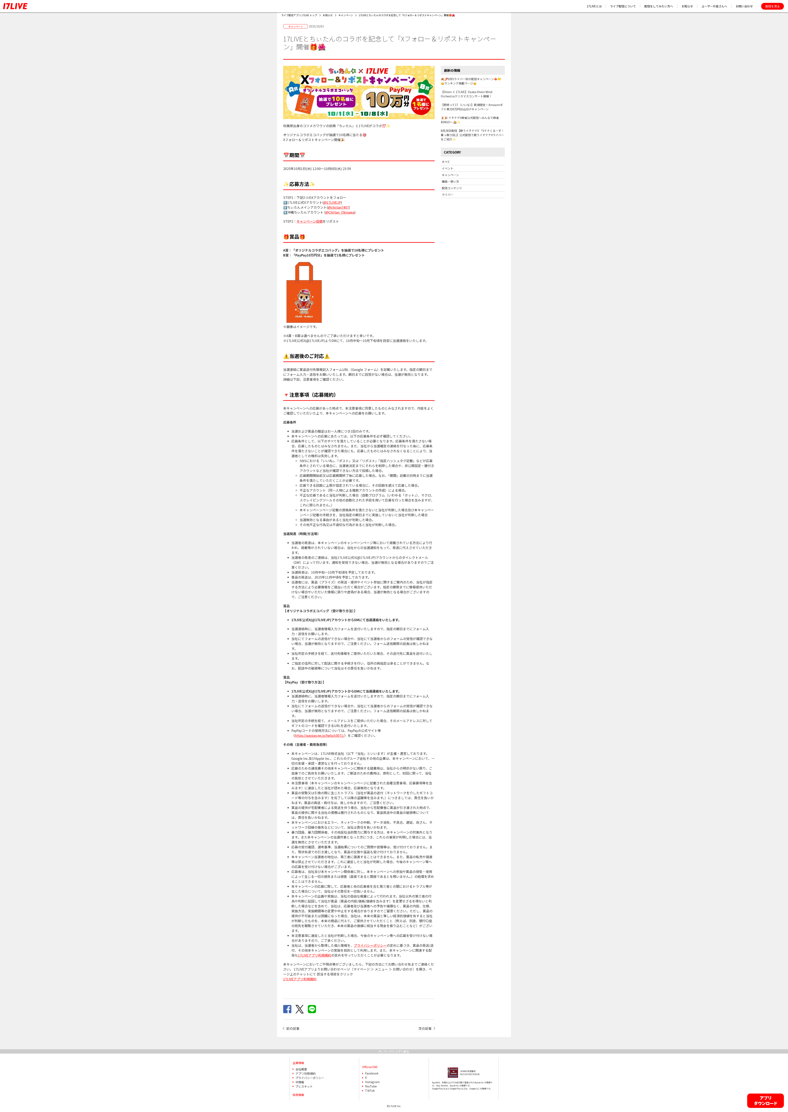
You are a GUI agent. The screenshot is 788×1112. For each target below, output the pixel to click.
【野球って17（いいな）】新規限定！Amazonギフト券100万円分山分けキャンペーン (472, 107)
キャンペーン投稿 (310, 221)
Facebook (371, 1073)
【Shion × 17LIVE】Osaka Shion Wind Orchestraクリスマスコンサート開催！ (466, 94)
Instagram (372, 1082)
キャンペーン (450, 175)
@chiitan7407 (338, 207)
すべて (446, 162)
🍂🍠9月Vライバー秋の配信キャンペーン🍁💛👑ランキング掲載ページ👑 (471, 81)
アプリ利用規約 (306, 1073)
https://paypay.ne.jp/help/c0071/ (319, 735)
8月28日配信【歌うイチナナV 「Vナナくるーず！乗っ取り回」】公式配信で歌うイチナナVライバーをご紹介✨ (472, 135)
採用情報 (298, 1095)
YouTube (371, 1086)
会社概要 (301, 1069)
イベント (447, 168)
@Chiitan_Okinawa (339, 212)
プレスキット (304, 1086)
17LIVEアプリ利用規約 (314, 955)
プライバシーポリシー (370, 945)
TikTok (370, 1090)
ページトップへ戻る (396, 1051)
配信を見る (772, 6)
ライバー (447, 195)
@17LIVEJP (332, 202)
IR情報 (300, 1082)
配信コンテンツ (452, 188)
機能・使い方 (450, 181)
